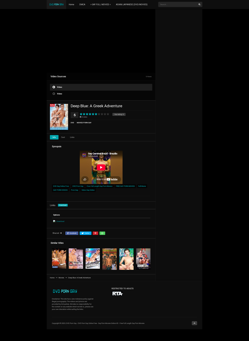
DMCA (82, 4)
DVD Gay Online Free (61, 186)
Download (62, 205)
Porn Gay (74, 190)
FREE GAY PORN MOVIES (125, 186)
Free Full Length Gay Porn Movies (99, 186)
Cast (63, 137)
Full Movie (142, 186)
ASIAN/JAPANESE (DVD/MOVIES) (131, 4)
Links (72, 137)
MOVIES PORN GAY (84, 122)
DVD (72, 122)
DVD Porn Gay (77, 186)
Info (54, 137)
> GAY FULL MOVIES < (100, 4)
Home (71, 4)
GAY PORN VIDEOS (60, 190)
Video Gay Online (88, 190)
